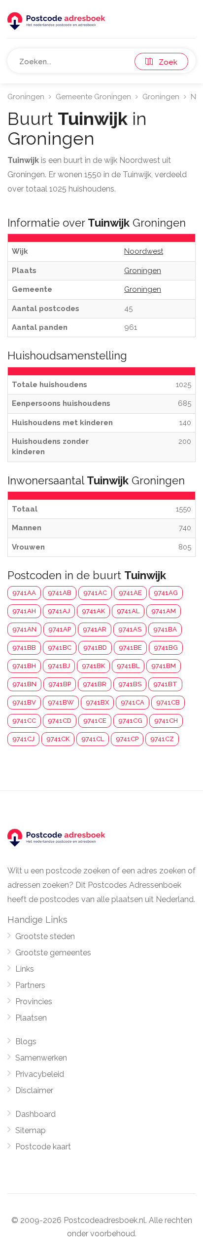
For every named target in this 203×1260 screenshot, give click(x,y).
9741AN (24, 629)
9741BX (97, 702)
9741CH (166, 720)
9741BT (165, 684)
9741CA (132, 702)
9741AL (128, 611)
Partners (30, 985)
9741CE (94, 720)
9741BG (166, 647)
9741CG (130, 720)
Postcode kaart (43, 1146)
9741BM (163, 665)
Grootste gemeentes (53, 952)
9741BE (130, 647)
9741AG (166, 592)
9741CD (59, 720)
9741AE (130, 592)
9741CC (24, 720)
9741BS (129, 684)
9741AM (163, 611)
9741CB (168, 702)
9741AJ (59, 611)
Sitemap (30, 1130)
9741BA (165, 629)
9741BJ (59, 665)
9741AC (95, 592)
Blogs (25, 1041)
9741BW (61, 702)
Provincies (33, 1001)
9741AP (59, 629)
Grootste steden (45, 936)
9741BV (24, 702)
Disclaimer (34, 1090)
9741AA (24, 592)
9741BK (93, 665)
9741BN (24, 684)
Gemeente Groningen (93, 96)
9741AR (94, 629)
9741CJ (23, 739)
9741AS (129, 629)
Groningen (25, 96)
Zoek (165, 62)
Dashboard (35, 1114)
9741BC (59, 647)
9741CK (57, 739)
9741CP (127, 739)
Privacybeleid (39, 1074)
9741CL (92, 739)
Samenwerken (41, 1058)
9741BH (24, 665)
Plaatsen (31, 1018)
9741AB (59, 592)
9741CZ (162, 739)
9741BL (128, 665)
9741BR (94, 684)
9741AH (24, 611)
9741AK (93, 611)
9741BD (95, 647)
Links (24, 969)
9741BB (24, 647)
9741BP (59, 684)
